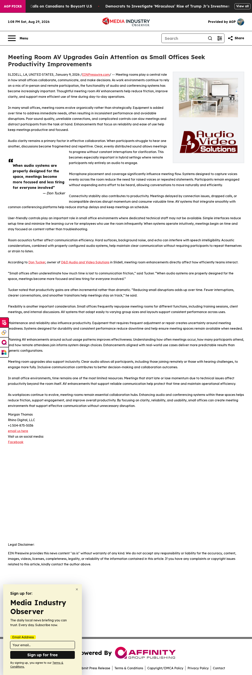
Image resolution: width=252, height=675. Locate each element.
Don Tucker (36, 262)
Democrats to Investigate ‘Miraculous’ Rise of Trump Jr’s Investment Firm (173, 6)
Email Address (23, 637)
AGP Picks (13, 6)
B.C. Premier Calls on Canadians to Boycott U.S (49, 6)
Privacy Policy (198, 668)
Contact (219, 668)
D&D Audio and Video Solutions (85, 262)
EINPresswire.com (95, 74)
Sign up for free (42, 654)
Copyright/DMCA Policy (165, 668)
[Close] (77, 589)
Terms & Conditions (128, 668)
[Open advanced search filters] (219, 38)
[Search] (210, 38)
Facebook (15, 442)
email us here (18, 431)
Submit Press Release (94, 668)
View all (242, 6)
